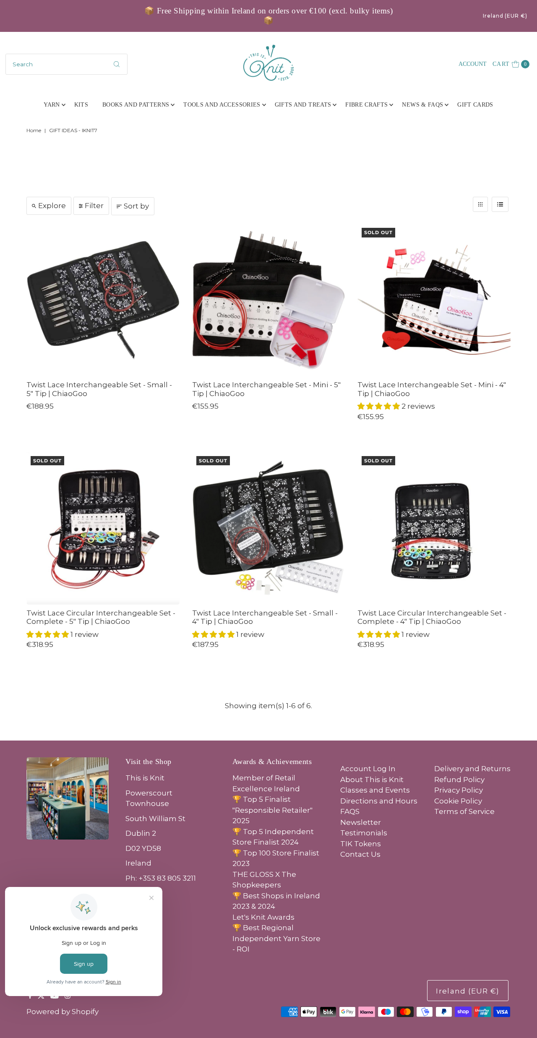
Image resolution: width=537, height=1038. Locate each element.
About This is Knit (372, 779)
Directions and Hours (378, 801)
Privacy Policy (458, 790)
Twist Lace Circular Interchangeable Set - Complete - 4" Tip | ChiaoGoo (431, 617)
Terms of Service (464, 811)
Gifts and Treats (303, 105)
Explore (52, 205)
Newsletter (360, 822)
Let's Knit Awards (263, 917)
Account (473, 64)
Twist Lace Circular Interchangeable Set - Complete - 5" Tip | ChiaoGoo (100, 617)
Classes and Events (375, 790)
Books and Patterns (135, 105)
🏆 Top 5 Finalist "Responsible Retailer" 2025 (272, 810)
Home (33, 130)
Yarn (52, 105)
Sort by (136, 206)
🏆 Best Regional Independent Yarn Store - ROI (276, 938)
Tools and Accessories (221, 105)
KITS (81, 105)
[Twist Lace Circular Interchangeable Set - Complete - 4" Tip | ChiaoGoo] (433, 528)
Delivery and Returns (472, 768)
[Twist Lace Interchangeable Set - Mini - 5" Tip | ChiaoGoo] (268, 300)
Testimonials (363, 833)
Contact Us (360, 854)
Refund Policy (459, 779)
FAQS (350, 811)
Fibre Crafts (366, 105)
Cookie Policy (458, 801)
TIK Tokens (360, 844)
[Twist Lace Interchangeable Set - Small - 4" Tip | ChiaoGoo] (268, 528)
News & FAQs (422, 105)
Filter (94, 205)
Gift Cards (475, 105)
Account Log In (368, 768)
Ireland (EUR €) (505, 16)
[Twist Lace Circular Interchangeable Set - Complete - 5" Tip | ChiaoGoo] (102, 528)
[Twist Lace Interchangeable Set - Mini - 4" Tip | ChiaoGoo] (433, 300)
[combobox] (66, 64)
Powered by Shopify (62, 1011)
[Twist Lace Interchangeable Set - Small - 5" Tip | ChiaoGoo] (102, 300)
